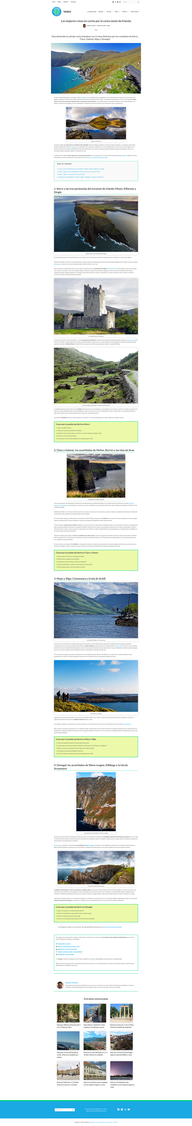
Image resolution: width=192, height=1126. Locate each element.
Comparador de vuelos (64, 943)
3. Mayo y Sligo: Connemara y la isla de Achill (70, 174)
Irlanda (108, 25)
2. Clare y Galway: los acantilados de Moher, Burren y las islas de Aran (78, 171)
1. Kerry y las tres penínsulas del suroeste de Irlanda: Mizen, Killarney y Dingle (80, 169)
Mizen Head (112, 268)
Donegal (58, 845)
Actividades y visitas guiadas (66, 954)
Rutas (96, 29)
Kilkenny (58, 264)
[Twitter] (115, 2)
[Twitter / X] (125, 1109)
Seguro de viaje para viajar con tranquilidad (70, 951)
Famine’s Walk (118, 646)
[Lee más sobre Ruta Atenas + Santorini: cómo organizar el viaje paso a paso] (95, 1013)
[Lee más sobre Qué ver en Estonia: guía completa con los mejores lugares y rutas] (95, 1070)
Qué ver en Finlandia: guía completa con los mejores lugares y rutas (122, 1084)
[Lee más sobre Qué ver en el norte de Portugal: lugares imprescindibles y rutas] (121, 1040)
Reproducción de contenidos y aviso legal (101, 1122)
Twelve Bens (127, 724)
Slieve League (90, 845)
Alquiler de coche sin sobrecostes (67, 949)
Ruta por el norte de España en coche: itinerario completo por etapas (67, 1054)
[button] (103, 12)
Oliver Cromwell (131, 340)
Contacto (115, 1122)
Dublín (73, 147)
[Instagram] (117, 2)
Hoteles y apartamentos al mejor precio (69, 946)
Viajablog (67, 11)
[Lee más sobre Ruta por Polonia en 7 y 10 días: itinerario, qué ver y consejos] (68, 1070)
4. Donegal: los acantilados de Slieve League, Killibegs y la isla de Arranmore (80, 177)
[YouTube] (120, 2)
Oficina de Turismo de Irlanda (113, 927)
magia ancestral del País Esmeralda (98, 157)
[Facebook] (113, 2)
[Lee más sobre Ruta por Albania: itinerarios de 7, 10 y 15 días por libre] (68, 1013)
